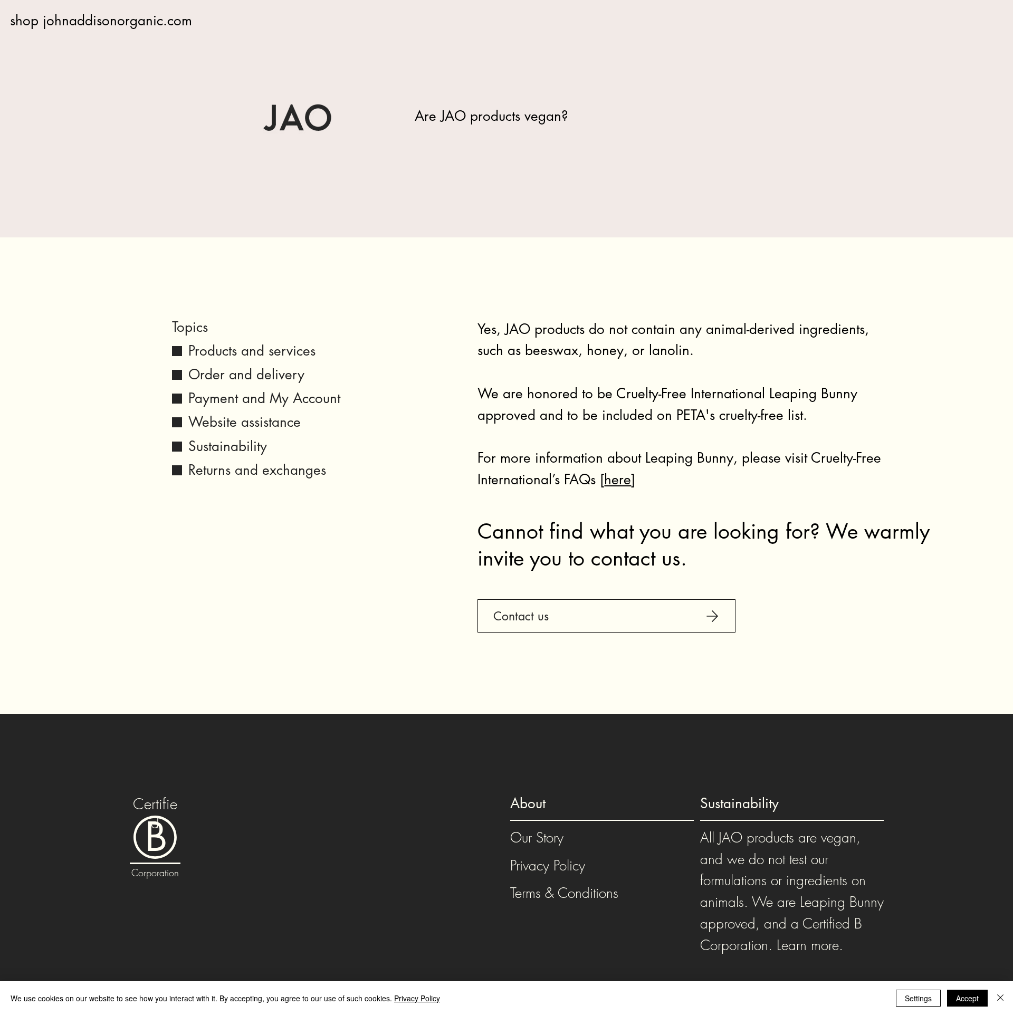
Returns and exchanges (257, 470)
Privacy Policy (547, 866)
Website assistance (244, 422)
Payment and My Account (264, 398)
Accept (967, 998)
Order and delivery (246, 375)
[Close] (1000, 998)
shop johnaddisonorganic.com (101, 21)
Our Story (536, 838)
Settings (918, 998)
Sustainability (227, 446)
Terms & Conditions (564, 893)
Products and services (252, 351)
